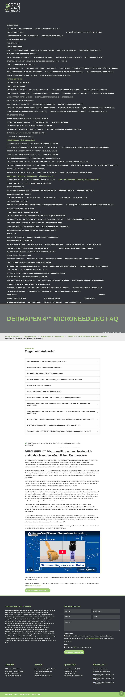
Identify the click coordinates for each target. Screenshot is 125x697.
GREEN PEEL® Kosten (92, 259)
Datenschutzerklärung (93, 638)
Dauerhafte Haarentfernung (18, 82)
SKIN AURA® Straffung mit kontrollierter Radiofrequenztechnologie (34, 205)
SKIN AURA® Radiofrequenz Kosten (20, 208)
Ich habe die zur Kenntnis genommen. (79, 647)
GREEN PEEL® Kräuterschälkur (19, 255)
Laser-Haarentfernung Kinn (103, 93)
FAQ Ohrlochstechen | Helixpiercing (21, 280)
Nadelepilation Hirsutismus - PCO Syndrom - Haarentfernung (31, 108)
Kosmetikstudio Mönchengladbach (21, 140)
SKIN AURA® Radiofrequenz (17, 201)
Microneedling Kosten (85, 190)
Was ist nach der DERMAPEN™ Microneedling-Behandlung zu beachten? (54, 397)
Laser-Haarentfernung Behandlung (65, 90)
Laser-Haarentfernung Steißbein (45, 93)
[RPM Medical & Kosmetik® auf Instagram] (105, 683)
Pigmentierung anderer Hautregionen (22, 75)
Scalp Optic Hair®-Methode (17, 50)
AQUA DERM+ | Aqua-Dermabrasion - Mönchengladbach (28, 248)
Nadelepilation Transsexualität (70, 104)
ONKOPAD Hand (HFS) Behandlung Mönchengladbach (27, 269)
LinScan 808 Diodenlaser (16, 90)
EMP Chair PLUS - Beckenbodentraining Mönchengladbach (29, 126)
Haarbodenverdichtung (16, 298)
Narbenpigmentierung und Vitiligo (100, 72)
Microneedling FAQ (66, 190)
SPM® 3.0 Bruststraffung (47, 172)
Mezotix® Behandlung (15, 198)
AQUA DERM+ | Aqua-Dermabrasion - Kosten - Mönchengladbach (31, 251)
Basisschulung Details (16, 302)
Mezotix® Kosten (80, 198)
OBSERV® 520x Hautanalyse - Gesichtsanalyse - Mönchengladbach (32, 144)
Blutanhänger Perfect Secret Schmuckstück (84, 32)
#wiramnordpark (25, 28)
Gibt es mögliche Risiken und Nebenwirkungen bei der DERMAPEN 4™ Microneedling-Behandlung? (59, 404)
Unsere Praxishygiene (15, 32)
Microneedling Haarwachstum (44, 190)
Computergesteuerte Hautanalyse (20, 136)
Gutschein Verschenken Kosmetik (68, 291)
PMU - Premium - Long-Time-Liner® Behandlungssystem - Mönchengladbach (89, 68)
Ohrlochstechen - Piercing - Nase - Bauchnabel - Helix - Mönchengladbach (36, 273)
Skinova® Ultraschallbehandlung (55, 226)
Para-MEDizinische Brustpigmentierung (22, 54)
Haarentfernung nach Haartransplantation (67, 111)
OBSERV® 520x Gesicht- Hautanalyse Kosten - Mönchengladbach (32, 151)
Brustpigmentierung (52, 298)
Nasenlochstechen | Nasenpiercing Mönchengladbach (28, 284)
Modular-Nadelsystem (94, 57)
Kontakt (101, 295)
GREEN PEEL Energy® (54, 259)
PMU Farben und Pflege (35, 68)
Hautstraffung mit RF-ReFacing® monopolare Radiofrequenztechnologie (36, 215)
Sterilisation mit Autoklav (52, 36)
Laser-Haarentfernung (16, 86)
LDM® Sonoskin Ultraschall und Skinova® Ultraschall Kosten (31, 230)
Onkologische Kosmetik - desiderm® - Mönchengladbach (29, 262)
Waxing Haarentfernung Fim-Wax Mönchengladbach (27, 118)
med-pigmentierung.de (100, 669)
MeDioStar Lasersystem (38, 90)
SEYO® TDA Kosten (94, 244)
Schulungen (12, 295)
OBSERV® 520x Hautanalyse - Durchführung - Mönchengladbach (32, 147)
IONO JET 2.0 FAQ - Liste (15, 237)
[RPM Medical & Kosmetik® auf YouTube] (105, 679)
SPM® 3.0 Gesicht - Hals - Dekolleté (20, 172)
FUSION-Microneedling (15, 187)
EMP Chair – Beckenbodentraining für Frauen (25, 129)
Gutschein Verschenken (16, 39)
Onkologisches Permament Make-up (21, 64)
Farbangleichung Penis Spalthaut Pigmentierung (64, 72)
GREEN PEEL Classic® (35, 259)
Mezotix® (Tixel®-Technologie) (19, 194)
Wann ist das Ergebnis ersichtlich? (39, 385)
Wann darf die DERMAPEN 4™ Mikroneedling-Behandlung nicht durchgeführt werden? (59, 431)
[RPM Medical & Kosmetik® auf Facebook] (105, 675)
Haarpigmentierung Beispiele (42, 50)
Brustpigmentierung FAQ (43, 57)
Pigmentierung (12, 43)
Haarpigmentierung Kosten (89, 50)
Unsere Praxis (12, 25)
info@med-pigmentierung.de (43, 675)
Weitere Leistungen (14, 79)
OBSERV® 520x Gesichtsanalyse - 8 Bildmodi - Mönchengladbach (84, 147)
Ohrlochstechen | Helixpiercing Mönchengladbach (27, 277)
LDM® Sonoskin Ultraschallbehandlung (23, 226)
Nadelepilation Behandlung (44, 104)
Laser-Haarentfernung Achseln (19, 97)
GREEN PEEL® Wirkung (15, 259)
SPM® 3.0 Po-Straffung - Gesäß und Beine (76, 172)
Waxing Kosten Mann (60, 122)
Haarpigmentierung (14, 46)
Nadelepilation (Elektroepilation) (20, 100)
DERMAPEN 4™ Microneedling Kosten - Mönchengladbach (29, 183)
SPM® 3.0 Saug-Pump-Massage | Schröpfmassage (25, 169)
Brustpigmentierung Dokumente (69, 57)
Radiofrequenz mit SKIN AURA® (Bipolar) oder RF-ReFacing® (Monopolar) (35, 219)
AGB (75, 647)
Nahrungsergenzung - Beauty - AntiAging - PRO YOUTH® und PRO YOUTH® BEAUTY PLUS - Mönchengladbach (47, 162)
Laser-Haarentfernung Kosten (95, 90)
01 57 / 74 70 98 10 (45, 673)
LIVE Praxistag (89, 298)
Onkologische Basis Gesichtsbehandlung (23, 266)
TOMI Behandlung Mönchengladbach (93, 266)
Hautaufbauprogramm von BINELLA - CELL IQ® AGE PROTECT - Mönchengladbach (37, 165)
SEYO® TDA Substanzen (75, 244)
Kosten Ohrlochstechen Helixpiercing (53, 280)
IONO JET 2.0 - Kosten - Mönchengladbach (43, 237)
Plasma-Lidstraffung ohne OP (40, 291)
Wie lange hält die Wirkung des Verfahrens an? (44, 391)
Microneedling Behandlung (18, 190)
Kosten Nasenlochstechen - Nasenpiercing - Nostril (48, 287)
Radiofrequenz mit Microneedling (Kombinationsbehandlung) (90, 205)
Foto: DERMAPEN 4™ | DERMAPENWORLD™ (113, 332)
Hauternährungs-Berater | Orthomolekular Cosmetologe (94, 165)
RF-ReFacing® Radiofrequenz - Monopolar (23, 212)
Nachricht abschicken (74, 652)
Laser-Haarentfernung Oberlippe (75, 93)
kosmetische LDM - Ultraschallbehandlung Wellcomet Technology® (34, 223)
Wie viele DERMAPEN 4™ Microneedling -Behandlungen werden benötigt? (54, 379)
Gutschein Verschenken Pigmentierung (55, 75)
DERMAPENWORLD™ (34, 585)
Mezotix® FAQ (65, 198)
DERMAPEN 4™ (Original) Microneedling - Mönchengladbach (30, 176)
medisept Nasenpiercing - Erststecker (87, 287)
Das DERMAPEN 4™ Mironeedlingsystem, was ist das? (47, 361)
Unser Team (11, 28)
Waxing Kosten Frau (41, 122)
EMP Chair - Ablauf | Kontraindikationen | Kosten (26, 133)
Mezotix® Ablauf (50, 198)
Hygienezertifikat (14, 36)
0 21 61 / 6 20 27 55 (45, 671)
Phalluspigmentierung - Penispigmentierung (24, 72)
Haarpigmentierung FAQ (66, 50)
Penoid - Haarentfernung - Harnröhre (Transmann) (27, 111)
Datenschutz (25, 694)
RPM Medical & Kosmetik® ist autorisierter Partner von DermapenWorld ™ (54, 425)
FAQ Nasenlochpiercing (16, 287)
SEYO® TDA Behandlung (16, 244)
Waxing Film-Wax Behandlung (18, 122)
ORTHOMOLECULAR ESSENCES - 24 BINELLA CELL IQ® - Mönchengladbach (33, 158)
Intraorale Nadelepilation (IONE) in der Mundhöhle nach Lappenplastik (86, 108)
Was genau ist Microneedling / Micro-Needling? (44, 367)
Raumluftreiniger (31, 36)
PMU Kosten (51, 68)
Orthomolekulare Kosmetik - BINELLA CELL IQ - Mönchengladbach (32, 154)
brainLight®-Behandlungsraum (47, 28)
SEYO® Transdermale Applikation (20, 241)
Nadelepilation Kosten (98, 111)
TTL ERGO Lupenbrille (15, 115)
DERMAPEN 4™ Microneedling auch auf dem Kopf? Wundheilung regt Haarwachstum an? (60, 419)
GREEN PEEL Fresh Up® (73, 259)
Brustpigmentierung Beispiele (19, 57)
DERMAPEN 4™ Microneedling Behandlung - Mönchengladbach (31, 180)
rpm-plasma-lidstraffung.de (101, 671)
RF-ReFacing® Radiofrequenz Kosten (81, 219)
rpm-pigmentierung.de (12, 336)
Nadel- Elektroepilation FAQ (18, 104)
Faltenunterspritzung (16, 291)
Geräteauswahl (34, 302)
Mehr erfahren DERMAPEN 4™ (37, 590)
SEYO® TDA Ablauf (35, 244)
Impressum (36, 694)
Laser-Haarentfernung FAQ (18, 93)
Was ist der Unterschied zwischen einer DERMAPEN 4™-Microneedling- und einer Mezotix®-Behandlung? (61, 412)
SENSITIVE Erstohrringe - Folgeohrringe (88, 280)
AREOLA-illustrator (73, 302)
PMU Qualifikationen (15, 68)
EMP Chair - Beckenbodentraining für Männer (63, 129)
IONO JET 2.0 (11, 233)
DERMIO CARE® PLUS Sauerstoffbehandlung (76, 248)
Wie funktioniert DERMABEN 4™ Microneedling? (45, 373)
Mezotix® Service (34, 198)
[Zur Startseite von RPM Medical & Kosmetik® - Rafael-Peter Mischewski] (12, 7)
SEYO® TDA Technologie (54, 244)
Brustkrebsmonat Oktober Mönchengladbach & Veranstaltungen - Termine (37, 61)
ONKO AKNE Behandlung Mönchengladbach (59, 266)
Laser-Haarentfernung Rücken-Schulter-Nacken (54, 97)
